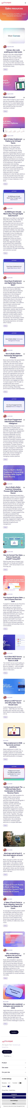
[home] (12, 3)
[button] (14, 1063)
